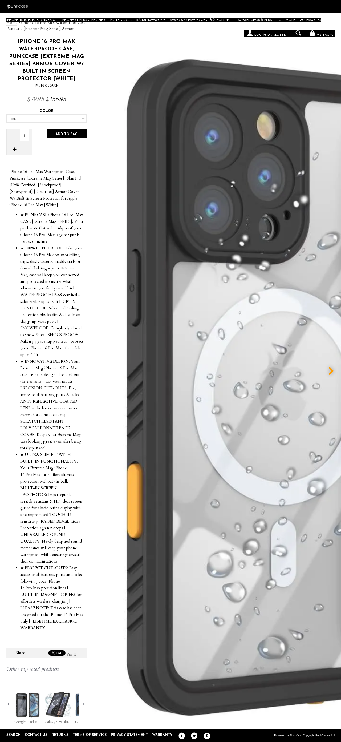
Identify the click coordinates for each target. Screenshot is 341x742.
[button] (8, 704)
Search (13, 735)
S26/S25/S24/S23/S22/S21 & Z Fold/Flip (201, 20)
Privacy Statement (129, 735)
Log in (260, 35)
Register (280, 35)
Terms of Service (90, 735)
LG (279, 20)
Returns (60, 735)
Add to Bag (66, 134)
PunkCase (46, 85)
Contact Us (36, 735)
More (290, 20)
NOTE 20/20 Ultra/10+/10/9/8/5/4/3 (137, 20)
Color (47, 111)
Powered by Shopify (286, 735)
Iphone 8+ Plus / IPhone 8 (83, 20)
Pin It (71, 654)
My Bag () (325, 35)
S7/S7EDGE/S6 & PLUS (255, 20)
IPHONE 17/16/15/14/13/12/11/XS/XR (31, 20)
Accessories (310, 20)
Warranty (162, 735)
